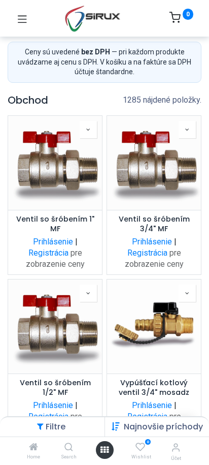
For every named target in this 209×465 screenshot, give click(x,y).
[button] (163, 427)
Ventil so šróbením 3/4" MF (154, 224)
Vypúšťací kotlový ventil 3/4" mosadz (154, 387)
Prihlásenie (53, 241)
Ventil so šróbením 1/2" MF (55, 387)
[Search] (69, 447)
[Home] (33, 447)
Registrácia (48, 253)
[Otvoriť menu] (104, 450)
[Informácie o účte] (176, 447)
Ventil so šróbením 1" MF (55, 224)
